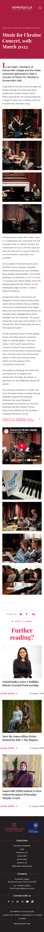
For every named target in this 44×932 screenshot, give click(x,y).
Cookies (38, 915)
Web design (19, 923)
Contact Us (22, 863)
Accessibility (27, 915)
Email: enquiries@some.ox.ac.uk (22, 888)
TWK (28, 923)
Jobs (22, 849)
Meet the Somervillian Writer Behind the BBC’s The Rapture (22, 726)
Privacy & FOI (22, 852)
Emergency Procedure (22, 866)
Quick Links (22, 859)
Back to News (23, 621)
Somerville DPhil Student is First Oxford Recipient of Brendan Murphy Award (22, 782)
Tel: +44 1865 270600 (22, 886)
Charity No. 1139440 (11, 915)
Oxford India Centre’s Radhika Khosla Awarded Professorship (22, 671)
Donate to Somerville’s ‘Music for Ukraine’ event (18, 420)
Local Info (22, 856)
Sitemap (22, 918)
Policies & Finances (22, 845)
